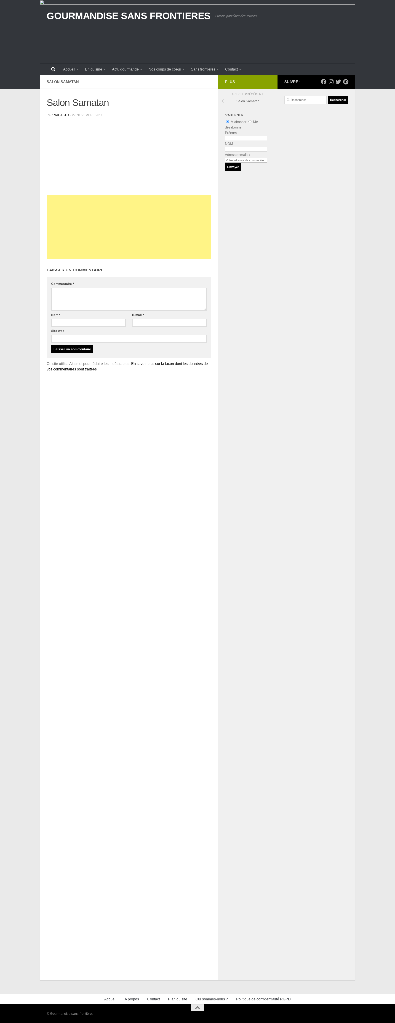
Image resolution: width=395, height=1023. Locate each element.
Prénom (231, 133)
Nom (55, 315)
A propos (132, 999)
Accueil (69, 69)
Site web (57, 331)
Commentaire (62, 284)
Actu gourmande (125, 69)
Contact (231, 69)
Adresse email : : (237, 155)
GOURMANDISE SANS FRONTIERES (129, 15)
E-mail (138, 315)
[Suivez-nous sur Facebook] (323, 81)
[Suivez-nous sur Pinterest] (345, 81)
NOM (229, 144)
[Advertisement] (129, 227)
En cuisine (93, 69)
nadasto (61, 115)
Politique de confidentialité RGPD (263, 999)
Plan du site (177, 999)
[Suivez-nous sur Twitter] (338, 81)
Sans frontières (203, 69)
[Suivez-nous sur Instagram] (331, 81)
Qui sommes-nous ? (211, 999)
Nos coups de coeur (165, 69)
